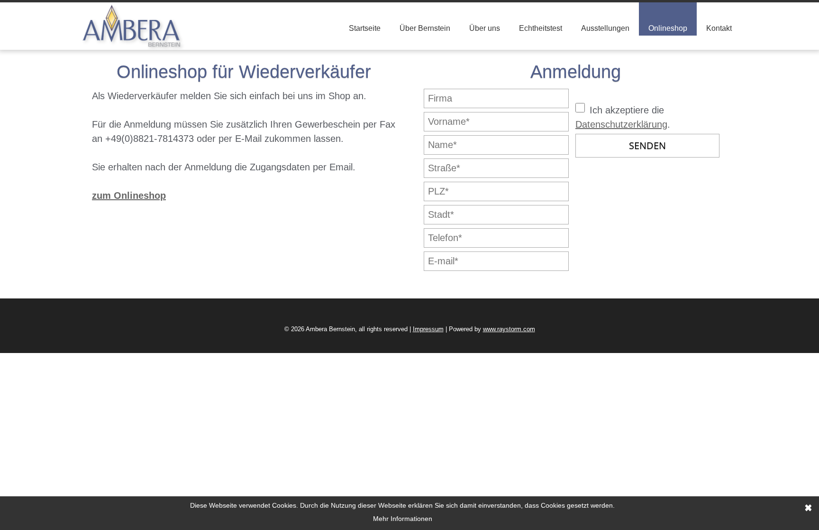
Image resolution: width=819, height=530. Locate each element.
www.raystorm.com (509, 329)
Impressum (428, 329)
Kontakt (719, 28)
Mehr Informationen (402, 518)
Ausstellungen (605, 28)
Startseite (365, 28)
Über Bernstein (425, 28)
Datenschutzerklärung (621, 124)
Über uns (484, 28)
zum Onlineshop (129, 195)
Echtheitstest (540, 28)
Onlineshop (667, 28)
